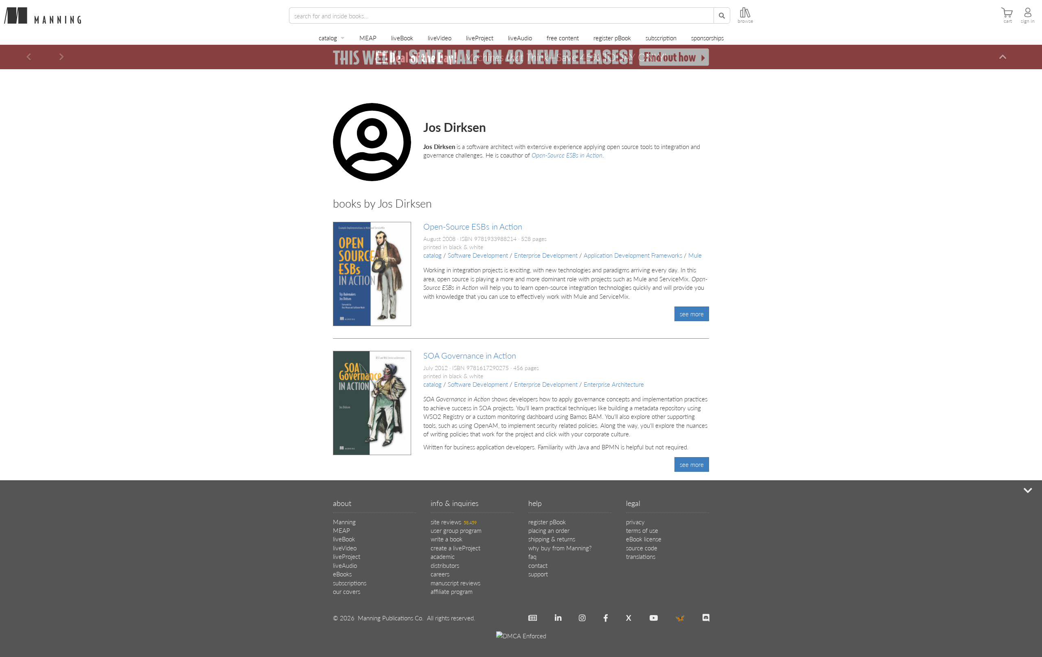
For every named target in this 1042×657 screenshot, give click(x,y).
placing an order (548, 530)
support (538, 573)
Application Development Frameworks (633, 255)
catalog (328, 37)
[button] (28, 57)
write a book (446, 538)
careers (440, 573)
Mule (695, 255)
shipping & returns (551, 538)
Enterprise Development (546, 255)
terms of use (642, 530)
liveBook (402, 37)
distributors (445, 565)
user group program (456, 530)
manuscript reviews (455, 582)
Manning (344, 521)
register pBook (612, 37)
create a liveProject (455, 547)
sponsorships (707, 37)
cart (1008, 21)
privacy (635, 521)
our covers (346, 591)
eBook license (643, 538)
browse (745, 21)
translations (640, 556)
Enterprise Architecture (614, 384)
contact (537, 565)
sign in (1028, 21)
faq (532, 556)
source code (641, 547)
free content (563, 37)
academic (443, 556)
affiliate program (452, 591)
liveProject (479, 37)
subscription (661, 37)
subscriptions (349, 582)
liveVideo (439, 37)
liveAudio (520, 37)
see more (692, 313)
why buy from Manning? (559, 547)
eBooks (342, 573)
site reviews (454, 521)
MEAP (368, 37)
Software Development (478, 255)
